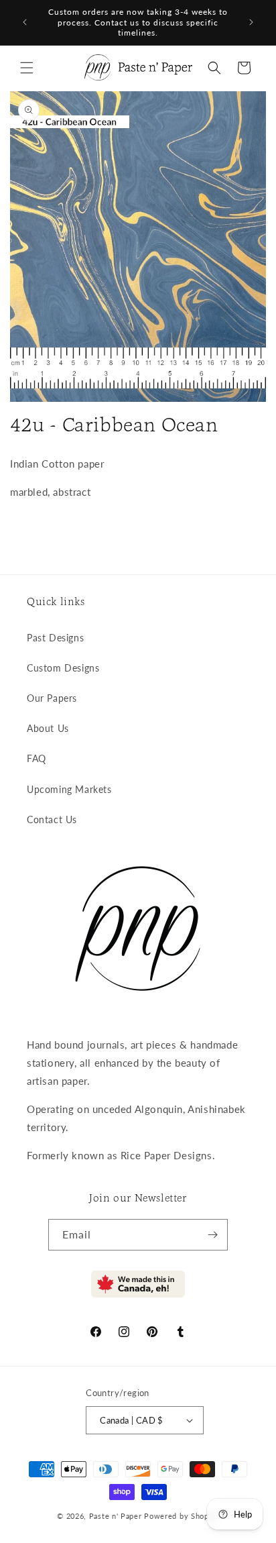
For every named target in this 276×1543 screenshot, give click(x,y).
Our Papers (52, 698)
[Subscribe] (212, 1235)
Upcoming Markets (69, 789)
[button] (27, 68)
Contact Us (52, 819)
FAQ (36, 758)
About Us (48, 728)
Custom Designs (63, 668)
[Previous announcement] (25, 22)
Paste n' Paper (115, 1515)
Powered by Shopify (181, 1515)
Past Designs (55, 637)
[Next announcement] (251, 22)
